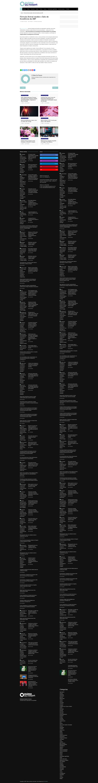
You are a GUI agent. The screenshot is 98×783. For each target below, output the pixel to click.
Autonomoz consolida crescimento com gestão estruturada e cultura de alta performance (33, 493)
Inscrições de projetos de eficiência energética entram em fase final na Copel (28, 585)
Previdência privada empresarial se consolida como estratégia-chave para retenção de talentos (29, 479)
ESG (60, 722)
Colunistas (62, 702)
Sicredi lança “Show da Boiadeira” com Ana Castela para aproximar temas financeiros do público (32, 669)
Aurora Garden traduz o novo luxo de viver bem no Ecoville (33, 346)
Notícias (24, 9)
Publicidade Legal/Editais (52, 9)
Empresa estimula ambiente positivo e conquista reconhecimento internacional (28, 352)
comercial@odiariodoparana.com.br (49, 186)
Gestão (61, 731)
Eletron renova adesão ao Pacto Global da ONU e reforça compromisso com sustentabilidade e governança (29, 474)
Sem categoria (62, 761)
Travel (61, 770)
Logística (61, 741)
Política (28, 9)
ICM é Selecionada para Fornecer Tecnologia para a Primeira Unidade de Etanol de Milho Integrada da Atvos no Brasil (29, 99)
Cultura (37, 9)
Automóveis (62, 695)
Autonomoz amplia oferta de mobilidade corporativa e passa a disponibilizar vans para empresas (33, 375)
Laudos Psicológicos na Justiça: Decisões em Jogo (33, 212)
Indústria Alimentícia (63, 735)
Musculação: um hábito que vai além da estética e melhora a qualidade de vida (33, 612)
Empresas (61, 715)
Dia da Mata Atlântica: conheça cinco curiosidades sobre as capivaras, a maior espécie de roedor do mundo (33, 203)
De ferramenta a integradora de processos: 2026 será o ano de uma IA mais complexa (28, 575)
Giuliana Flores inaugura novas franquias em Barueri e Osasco (28, 141)
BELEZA (61, 697)
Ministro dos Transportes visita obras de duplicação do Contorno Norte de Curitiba (33, 635)
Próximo (54, 87)
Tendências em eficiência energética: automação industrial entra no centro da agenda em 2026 (33, 625)
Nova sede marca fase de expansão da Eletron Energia (32, 437)
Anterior (23, 87)
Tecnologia (62, 768)
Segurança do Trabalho (64, 760)
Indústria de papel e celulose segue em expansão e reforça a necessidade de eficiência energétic (33, 560)
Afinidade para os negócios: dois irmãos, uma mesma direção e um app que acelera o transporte (33, 314)
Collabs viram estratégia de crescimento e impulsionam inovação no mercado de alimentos (33, 365)
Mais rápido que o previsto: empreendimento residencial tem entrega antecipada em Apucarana (29, 286)
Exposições (62, 727)
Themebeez (46, 781)
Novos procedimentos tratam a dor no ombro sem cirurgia (29, 120)
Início (22, 13)
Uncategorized (62, 773)
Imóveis (61, 732)
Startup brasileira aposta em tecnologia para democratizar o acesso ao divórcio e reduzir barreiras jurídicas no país (28, 280)
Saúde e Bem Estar (63, 758)
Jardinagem (62, 739)
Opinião (61, 752)
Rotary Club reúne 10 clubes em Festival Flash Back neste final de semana (28, 421)
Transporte (62, 769)
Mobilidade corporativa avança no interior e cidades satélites (32, 243)
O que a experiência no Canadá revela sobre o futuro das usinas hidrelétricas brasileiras (28, 596)
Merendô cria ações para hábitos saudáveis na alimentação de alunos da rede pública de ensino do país (33, 428)
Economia (33, 9)
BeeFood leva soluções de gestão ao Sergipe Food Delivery (48, 141)
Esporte (61, 723)
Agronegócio (62, 692)
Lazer (61, 740)
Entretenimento (62, 720)
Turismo (45, 9)
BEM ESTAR (62, 698)
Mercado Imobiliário (63, 744)
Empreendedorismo (63, 714)
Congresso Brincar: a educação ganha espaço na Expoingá (33, 219)
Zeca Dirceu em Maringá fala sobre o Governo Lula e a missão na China (73, 680)
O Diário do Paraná (24, 21)
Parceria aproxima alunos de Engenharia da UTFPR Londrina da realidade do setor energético (33, 502)
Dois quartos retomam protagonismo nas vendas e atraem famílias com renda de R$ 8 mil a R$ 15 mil (33, 464)
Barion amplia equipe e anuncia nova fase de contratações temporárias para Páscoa (32, 528)
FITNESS (61, 728)
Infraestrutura (62, 736)
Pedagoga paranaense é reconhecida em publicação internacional (33, 676)
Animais (61, 693)
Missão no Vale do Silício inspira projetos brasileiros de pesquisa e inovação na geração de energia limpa (33, 269)
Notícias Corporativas (38, 21)
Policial (41, 9)
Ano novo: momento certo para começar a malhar (32, 661)
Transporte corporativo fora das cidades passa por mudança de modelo (29, 570)
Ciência (61, 701)
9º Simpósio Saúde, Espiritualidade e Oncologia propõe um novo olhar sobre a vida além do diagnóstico (33, 157)
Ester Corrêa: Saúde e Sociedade (66, 724)
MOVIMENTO (62, 745)
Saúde (61, 757)
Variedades (62, 774)
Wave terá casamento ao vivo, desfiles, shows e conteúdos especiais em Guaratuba (32, 166)
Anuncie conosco (61, 9)
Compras (61, 705)
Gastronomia (62, 730)
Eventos (61, 726)
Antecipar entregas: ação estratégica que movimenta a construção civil (27, 601)
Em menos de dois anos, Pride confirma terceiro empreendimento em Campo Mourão (28, 458)
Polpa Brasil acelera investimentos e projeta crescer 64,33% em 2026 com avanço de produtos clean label (29, 403)
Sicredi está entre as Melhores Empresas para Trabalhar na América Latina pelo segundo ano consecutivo (32, 684)
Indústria (61, 734)
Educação (61, 713)
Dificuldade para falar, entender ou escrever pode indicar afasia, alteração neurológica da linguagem (33, 190)
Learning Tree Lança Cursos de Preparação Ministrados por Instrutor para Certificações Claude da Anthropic (49, 99)
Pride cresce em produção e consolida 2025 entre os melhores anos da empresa (33, 643)
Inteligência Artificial (63, 737)
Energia (61, 716)
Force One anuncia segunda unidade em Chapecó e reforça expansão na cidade (29, 541)
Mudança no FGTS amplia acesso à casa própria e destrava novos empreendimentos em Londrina (33, 234)
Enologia (61, 718)
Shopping (61, 764)
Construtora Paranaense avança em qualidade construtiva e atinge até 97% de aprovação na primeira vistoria (32, 325)
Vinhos (61, 776)
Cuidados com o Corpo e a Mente (66, 706)
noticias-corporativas (63, 751)
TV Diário (67, 9)
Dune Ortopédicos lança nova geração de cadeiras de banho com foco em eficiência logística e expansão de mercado (33, 293)
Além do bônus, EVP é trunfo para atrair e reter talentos (48, 120)
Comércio (61, 703)
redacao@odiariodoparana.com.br (49, 187)
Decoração (62, 709)
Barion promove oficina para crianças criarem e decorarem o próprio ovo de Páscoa (33, 444)
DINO (23, 102)
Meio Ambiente (62, 743)
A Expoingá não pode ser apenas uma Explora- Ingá (73, 666)
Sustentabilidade (63, 766)
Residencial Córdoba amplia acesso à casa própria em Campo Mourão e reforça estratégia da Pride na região (33, 304)
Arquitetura (62, 694)
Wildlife (61, 778)
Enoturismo (62, 719)
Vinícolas (61, 777)
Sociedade (62, 765)
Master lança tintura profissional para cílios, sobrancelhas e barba (28, 591)
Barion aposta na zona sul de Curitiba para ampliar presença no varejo (33, 485)
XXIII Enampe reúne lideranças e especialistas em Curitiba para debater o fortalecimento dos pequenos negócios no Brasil (33, 336)
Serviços (61, 762)
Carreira (61, 699)
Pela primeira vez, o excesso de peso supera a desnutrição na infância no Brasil (28, 263)
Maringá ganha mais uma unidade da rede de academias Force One (28, 535)
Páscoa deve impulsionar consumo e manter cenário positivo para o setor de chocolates (28, 397)
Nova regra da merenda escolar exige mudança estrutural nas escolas (32, 249)
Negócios (61, 747)
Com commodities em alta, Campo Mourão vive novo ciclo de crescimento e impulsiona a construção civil (28, 358)
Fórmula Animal (24, 28)
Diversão (61, 710)
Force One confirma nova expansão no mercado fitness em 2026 (32, 519)
